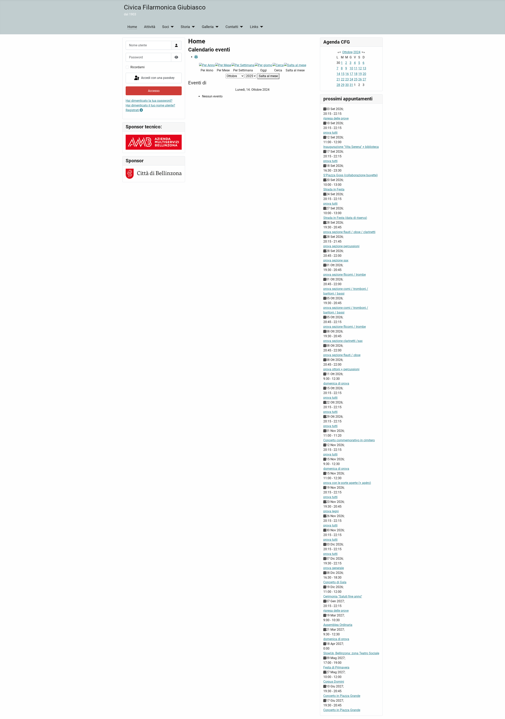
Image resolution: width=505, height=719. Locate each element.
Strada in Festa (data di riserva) (345, 218)
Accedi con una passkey (157, 78)
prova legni (331, 511)
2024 (356, 52)
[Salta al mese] (295, 65)
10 (351, 68)
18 (355, 74)
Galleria (208, 27)
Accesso (154, 91)
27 (364, 79)
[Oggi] (263, 65)
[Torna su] (498, 712)
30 (347, 85)
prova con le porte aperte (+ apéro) (347, 483)
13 (364, 68)
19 (360, 74)
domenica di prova (336, 383)
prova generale (333, 568)
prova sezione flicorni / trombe (344, 274)
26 (360, 79)
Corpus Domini (333, 682)
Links (254, 27)
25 (355, 79)
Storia (185, 27)
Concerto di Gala (334, 582)
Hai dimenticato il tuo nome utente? (150, 105)
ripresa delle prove (336, 118)
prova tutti (330, 132)
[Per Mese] (223, 65)
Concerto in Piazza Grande (341, 696)
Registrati (133, 110)
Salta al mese (268, 76)
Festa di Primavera (336, 667)
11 (355, 68)
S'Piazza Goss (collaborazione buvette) (350, 175)
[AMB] (154, 142)
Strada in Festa (333, 189)
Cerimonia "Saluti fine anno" (342, 596)
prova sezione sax (335, 260)
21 (338, 79)
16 (347, 74)
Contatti (231, 27)
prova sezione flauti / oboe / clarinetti (349, 232)
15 (342, 74)
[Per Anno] (207, 65)
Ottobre (347, 52)
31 (351, 85)
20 (364, 74)
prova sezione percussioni (341, 246)
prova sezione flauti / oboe (341, 355)
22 (342, 79)
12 (360, 68)
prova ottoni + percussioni (341, 369)
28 (338, 85)
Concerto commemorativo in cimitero (349, 440)
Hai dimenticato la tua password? (149, 101)
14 (338, 74)
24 (351, 79)
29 (342, 85)
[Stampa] (196, 57)
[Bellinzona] (154, 173)
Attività (149, 27)
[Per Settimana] (243, 65)
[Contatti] (240, 26)
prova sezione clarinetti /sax (343, 341)
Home (132, 27)
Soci (165, 27)
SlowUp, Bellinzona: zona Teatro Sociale (351, 653)
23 (347, 79)
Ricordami (137, 67)
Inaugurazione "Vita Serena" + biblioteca (351, 147)
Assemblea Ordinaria (337, 625)
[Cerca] (278, 65)
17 (351, 74)
